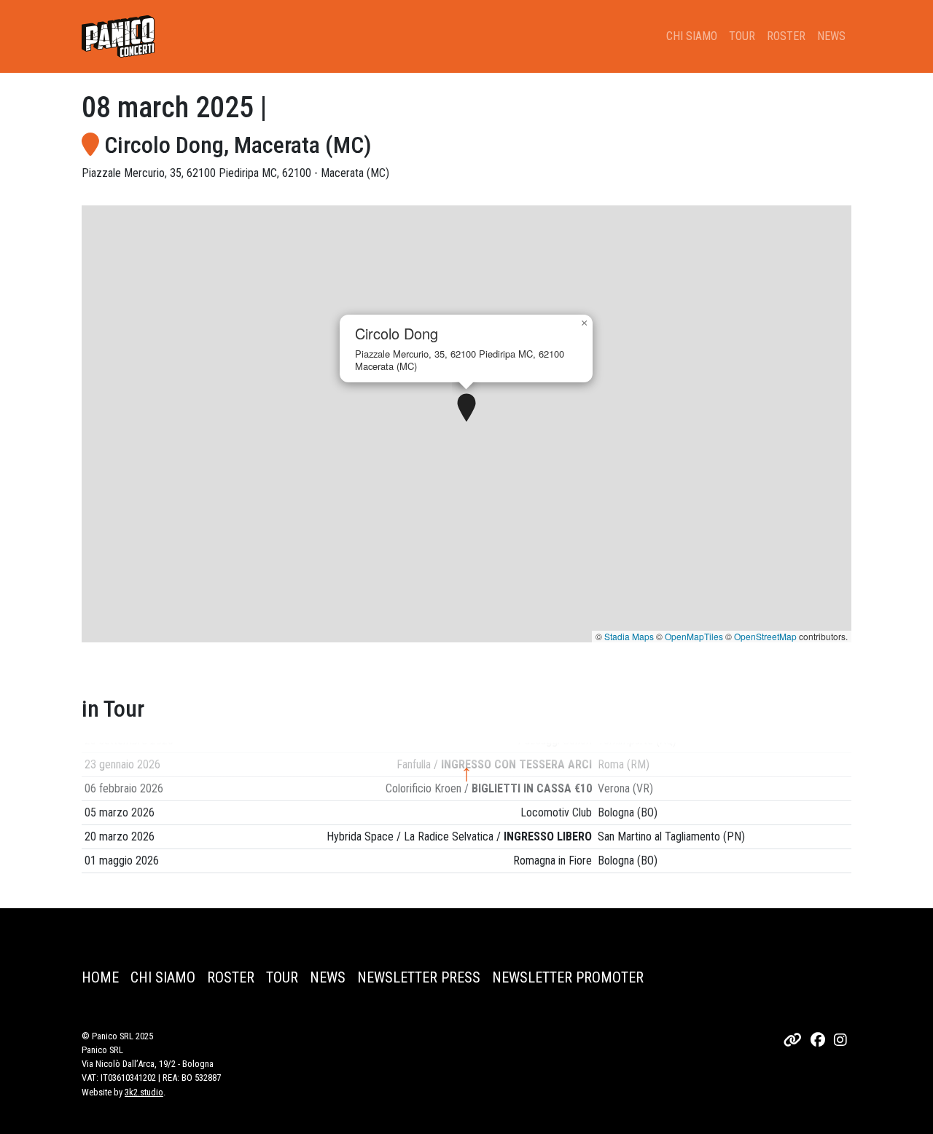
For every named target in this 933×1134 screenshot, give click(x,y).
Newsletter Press (418, 977)
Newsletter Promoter (568, 977)
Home (100, 977)
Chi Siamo (691, 36)
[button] (466, 408)
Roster (786, 36)
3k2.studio (144, 1092)
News (831, 36)
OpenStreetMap (765, 636)
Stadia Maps (629, 636)
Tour (742, 36)
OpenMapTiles (694, 636)
